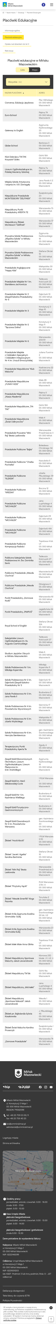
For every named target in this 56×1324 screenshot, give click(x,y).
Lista (22, 69)
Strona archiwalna (11, 1143)
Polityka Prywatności (12, 1300)
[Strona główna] (3, 12)
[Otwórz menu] (51, 4)
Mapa (34, 69)
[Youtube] (51, 1087)
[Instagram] (45, 1087)
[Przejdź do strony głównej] (28, 1073)
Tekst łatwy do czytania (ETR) (16, 1295)
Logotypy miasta (10, 1137)
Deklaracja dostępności (14, 1290)
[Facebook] (40, 1087)
